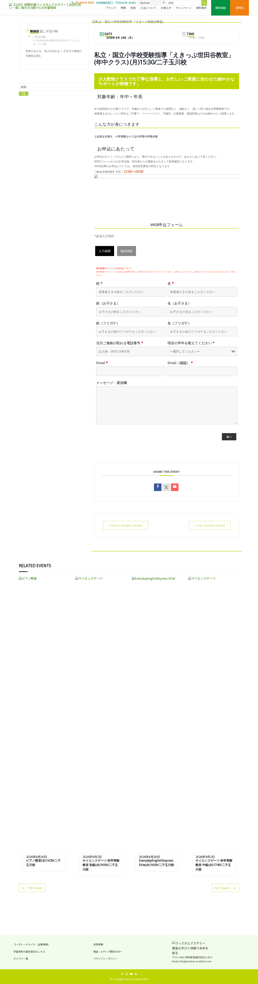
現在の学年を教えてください (191, 343)
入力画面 (105, 251)
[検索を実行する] (204, 3)
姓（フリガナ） (108, 323)
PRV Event (36, 888)
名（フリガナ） (179, 323)
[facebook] (122, 974)
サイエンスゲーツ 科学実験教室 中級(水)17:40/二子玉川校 (214, 864)
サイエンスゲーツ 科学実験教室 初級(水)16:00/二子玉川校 (101, 864)
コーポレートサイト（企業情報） (31, 944)
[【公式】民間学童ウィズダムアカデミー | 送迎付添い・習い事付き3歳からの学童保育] (47, 7)
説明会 (239, 8)
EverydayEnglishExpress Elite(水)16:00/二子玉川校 (156, 862)
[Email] (174, 487)
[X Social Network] (166, 487)
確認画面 (127, 251)
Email (102, 362)
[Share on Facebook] (157, 487)
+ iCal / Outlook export (210, 525)
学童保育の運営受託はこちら (29, 951)
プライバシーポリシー (105, 958)
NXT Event (222, 888)
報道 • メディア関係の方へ (107, 951)
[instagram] (126, 974)
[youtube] (131, 974)
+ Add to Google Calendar (125, 525)
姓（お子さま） (108, 303)
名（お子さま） (179, 303)
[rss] (135, 974)
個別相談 (220, 8)
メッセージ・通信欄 (111, 382)
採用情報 (98, 944)
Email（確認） (180, 362)
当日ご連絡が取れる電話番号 (119, 343)
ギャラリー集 (20, 958)
